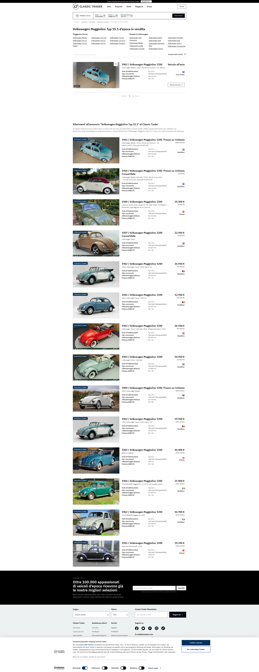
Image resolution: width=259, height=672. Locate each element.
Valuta (114, 609)
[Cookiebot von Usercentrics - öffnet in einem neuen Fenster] (59, 668)
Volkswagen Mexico (80, 38)
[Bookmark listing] (116, 64)
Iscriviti (181, 588)
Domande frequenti (99, 635)
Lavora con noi (78, 632)
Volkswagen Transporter (177, 46)
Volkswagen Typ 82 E (117, 43)
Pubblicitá (114, 632)
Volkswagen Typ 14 (98, 43)
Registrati (177, 614)
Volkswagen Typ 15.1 (117, 41)
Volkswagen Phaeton (175, 38)
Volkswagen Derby (155, 38)
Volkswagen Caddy (136, 46)
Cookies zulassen (196, 643)
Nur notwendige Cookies (196, 649)
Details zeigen (153, 668)
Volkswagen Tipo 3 (175, 43)
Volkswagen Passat (156, 49)
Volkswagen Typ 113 (98, 38)
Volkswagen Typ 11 (80, 41)
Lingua (76, 609)
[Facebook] (137, 628)
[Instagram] (156, 628)
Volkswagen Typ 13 (98, 41)
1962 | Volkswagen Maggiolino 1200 (142, 64)
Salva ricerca (178, 15)
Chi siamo (76, 628)
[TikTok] (163, 628)
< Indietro (76, 22)
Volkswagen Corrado (137, 49)
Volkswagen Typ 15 (117, 38)
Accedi (182, 6)
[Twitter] (143, 628)
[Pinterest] (150, 628)
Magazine (139, 6)
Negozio (114, 628)
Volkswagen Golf (155, 41)
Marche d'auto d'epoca (119, 635)
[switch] (105, 668)
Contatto (95, 628)
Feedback (95, 632)
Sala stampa (77, 635)
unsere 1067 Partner (86, 645)
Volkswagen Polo (174, 41)
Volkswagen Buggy (136, 43)
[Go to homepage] (87, 6)
